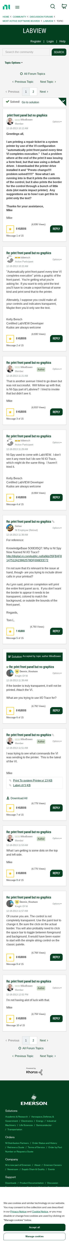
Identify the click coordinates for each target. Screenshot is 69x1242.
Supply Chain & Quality (33, 1169)
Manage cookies (34, 1236)
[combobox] (26, 52)
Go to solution (30, 102)
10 (17, 1025)
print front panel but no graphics (27, 115)
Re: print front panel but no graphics (28, 253)
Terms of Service (36, 1147)
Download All (19, 798)
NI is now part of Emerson (18, 1165)
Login (50, 41)
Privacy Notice (18, 1211)
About (37, 1165)
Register (35, 41)
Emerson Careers (53, 1165)
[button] (10, 229)
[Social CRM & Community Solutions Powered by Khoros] (34, 1071)
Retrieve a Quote (15, 1147)
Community (19, 16)
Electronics (27, 1120)
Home (6, 16)
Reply (56, 229)
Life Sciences (26, 1125)
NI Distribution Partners (17, 1143)
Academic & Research (16, 1116)
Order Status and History (44, 1143)
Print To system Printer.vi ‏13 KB (32, 780)
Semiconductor (44, 1125)
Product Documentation (32, 1182)
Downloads (10, 1182)
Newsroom (12, 1169)
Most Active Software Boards (21, 21)
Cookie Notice (40, 1211)
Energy (39, 1120)
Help (62, 41)
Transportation (14, 1129)
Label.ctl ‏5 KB (22, 785)
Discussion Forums (41, 16)
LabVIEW (48, 21)
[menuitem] (53, 7)
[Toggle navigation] (18, 7)
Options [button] (56, 121)
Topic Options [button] (12, 62)
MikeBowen (55, 656)
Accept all (34, 1227)
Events (51, 1169)
